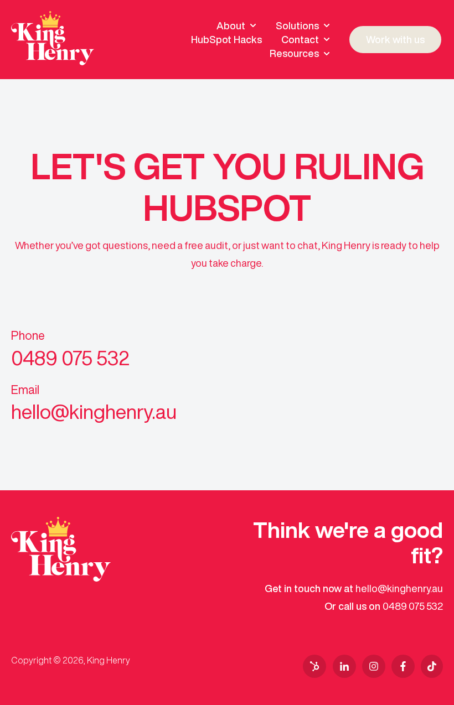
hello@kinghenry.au (399, 588)
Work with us (395, 39)
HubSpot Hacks (226, 39)
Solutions (297, 25)
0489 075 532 (413, 606)
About (230, 25)
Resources (294, 53)
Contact (300, 39)
